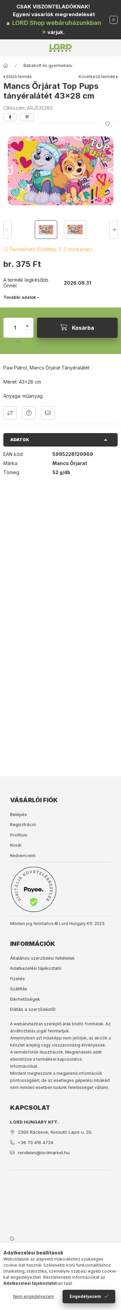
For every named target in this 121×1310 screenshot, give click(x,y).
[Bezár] (114, 20)
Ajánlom (47, 413)
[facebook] (10, 117)
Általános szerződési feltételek (42, 958)
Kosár (16, 845)
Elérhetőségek (25, 999)
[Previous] (7, 229)
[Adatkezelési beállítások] (12, 1238)
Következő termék (97, 76)
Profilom (18, 835)
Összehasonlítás (10, 413)
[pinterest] (27, 117)
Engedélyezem (85, 1296)
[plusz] (27, 323)
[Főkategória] (5, 66)
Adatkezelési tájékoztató (36, 968)
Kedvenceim (23, 855)
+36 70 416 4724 (35, 1142)
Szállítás (18, 988)
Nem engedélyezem (33, 1296)
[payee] (33, 889)
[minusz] (27, 333)
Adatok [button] (19, 439)
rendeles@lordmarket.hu (44, 1152)
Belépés (18, 814)
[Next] (113, 229)
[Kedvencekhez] (107, 124)
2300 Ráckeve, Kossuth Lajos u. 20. (55, 1132)
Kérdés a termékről (29, 413)
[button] (60, 171)
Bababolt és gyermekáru (48, 65)
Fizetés (17, 978)
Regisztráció (23, 824)
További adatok (19, 297)
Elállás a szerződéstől (32, 1009)
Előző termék (19, 76)
